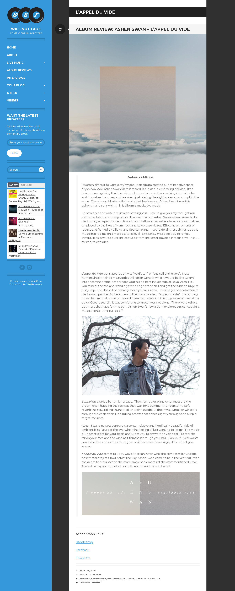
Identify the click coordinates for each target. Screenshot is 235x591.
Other (12, 93)
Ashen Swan (98, 578)
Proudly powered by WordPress (25, 281)
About (12, 55)
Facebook (82, 550)
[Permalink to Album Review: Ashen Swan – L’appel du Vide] (137, 103)
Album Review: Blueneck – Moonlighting (26, 221)
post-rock (154, 578)
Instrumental (116, 578)
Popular (26, 185)
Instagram (83, 557)
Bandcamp (84, 542)
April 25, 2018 (87, 570)
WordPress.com (34, 284)
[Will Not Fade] (26, 15)
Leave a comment (90, 582)
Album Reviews (19, 70)
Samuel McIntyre (90, 574)
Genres (12, 100)
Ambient (84, 578)
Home (11, 47)
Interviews (16, 77)
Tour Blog (16, 85)
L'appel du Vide (136, 578)
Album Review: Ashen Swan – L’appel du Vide (133, 29)
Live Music (15, 62)
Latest (13, 185)
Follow (14, 153)
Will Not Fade (26, 29)
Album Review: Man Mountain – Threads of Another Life (30, 209)
